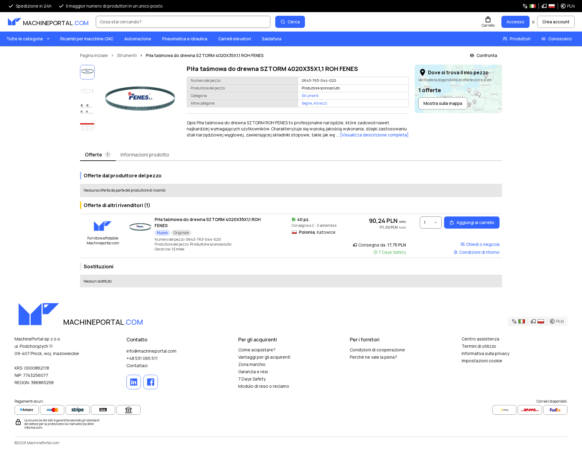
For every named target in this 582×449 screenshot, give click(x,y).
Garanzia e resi (253, 371)
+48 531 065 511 (142, 358)
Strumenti (310, 95)
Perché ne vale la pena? (373, 357)
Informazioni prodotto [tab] (145, 154)
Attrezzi (320, 103)
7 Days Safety (252, 379)
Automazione (137, 39)
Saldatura (271, 39)
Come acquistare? (257, 350)
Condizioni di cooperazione (377, 350)
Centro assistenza (480, 339)
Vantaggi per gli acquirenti (264, 357)
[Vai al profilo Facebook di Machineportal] (150, 382)
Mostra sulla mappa (442, 103)
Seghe (307, 103)
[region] (139, 104)
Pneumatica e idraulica (184, 39)
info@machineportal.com (151, 351)
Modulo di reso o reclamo (263, 386)
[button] (548, 6)
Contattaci (137, 365)
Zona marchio (252, 364)
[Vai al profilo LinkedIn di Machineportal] (133, 382)
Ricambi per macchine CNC (86, 39)
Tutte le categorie (24, 39)
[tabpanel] (291, 227)
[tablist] (291, 155)
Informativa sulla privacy (485, 353)
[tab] (98, 155)
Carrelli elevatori (234, 39)
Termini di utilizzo (479, 346)
